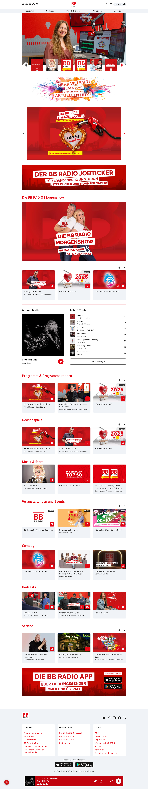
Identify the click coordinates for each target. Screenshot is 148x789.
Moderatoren (30, 740)
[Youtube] (23, 4)
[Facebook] (33, 4)
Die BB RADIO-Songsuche (71, 733)
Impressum (100, 740)
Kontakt (98, 746)
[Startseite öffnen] (74, 4)
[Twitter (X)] (37, 4)
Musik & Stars (73, 11)
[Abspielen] (119, 781)
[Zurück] (23, 133)
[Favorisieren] (106, 781)
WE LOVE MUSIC (67, 740)
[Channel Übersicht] (101, 781)
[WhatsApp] (26, 4)
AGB (97, 733)
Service (117, 11)
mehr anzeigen (98, 361)
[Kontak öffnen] (107, 4)
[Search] (111, 4)
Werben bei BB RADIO (105, 743)
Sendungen (29, 736)
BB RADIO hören (31, 743)
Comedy (50, 11)
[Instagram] (30, 4)
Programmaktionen (33, 733)
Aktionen (97, 11)
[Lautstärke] (95, 781)
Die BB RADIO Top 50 (69, 736)
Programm (29, 11)
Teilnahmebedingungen (106, 753)
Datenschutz (101, 736)
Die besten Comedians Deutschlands (35, 751)
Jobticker (99, 750)
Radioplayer (65, 743)
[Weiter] (124, 133)
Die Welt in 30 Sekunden (36, 746)
